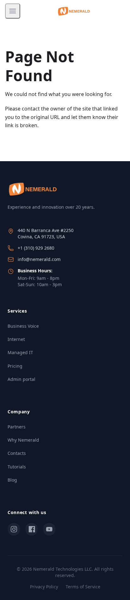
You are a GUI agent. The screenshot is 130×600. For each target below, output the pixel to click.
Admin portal (21, 379)
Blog (12, 480)
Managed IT (20, 352)
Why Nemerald (23, 440)
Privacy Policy (44, 587)
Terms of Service (83, 587)
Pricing (15, 366)
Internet (16, 339)
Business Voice (23, 326)
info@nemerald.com (39, 259)
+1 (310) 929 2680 (36, 248)
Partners (17, 427)
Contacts (17, 453)
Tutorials (17, 467)
